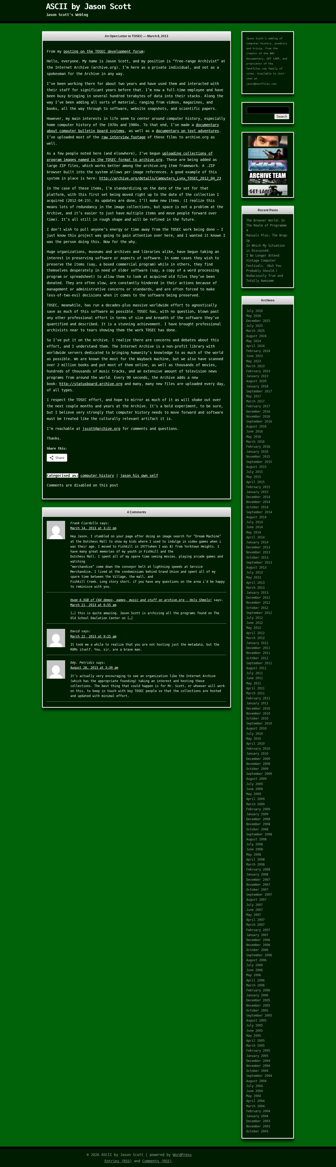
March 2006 (255, 985)
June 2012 (254, 623)
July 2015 (254, 472)
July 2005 (254, 1025)
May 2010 (253, 739)
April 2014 (255, 537)
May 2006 (253, 975)
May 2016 (253, 437)
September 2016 (259, 421)
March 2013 (255, 588)
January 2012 (257, 643)
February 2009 (258, 809)
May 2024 (253, 341)
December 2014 (258, 497)
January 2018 (257, 386)
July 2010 (254, 734)
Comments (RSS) (157, 1161)
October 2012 (257, 608)
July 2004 (254, 1086)
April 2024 (255, 346)
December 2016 (258, 411)
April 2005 (255, 1040)
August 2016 (256, 426)
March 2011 (255, 693)
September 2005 (259, 1015)
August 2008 (256, 839)
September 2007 (259, 894)
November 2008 (258, 824)
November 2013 (258, 552)
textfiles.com (256, 68)
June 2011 (254, 678)
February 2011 (258, 698)
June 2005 (254, 1031)
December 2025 (258, 321)
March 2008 (255, 864)
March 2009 (255, 804)
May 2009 (253, 794)
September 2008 (259, 834)
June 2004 (254, 1091)
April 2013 (255, 583)
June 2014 (254, 527)
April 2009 (255, 799)
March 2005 (255, 1045)
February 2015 (258, 487)
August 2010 (256, 728)
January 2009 (257, 814)
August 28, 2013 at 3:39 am (94, 667)
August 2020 (256, 381)
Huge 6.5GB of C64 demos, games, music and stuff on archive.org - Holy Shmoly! (141, 600)
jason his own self (139, 475)
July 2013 (254, 572)
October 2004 (257, 1071)
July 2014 (254, 522)
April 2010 (255, 743)
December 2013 (258, 547)
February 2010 (258, 748)
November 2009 (258, 764)
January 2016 (257, 451)
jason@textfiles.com (261, 83)
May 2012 (253, 628)
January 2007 (257, 935)
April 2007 (255, 920)
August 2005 (256, 1020)
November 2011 (258, 653)
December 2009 (258, 759)
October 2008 (257, 829)
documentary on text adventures (187, 131)
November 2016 (258, 416)
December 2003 (258, 1121)
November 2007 (258, 885)
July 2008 (254, 844)
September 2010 (259, 723)
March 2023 (255, 366)
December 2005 (258, 1000)
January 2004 (257, 1116)
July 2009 (254, 784)
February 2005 (258, 1050)
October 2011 (257, 658)
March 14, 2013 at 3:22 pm (93, 528)
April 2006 (255, 980)
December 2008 (258, 819)
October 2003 (257, 1131)
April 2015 (255, 482)
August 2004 (256, 1081)
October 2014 (257, 507)
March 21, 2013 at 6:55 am (93, 605)
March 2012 (255, 638)
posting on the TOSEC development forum (103, 51)
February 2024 (258, 351)
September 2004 (259, 1076)
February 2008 (258, 869)
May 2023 (253, 361)
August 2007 (256, 899)
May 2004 (253, 1096)
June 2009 (254, 789)
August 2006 (256, 960)
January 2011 (257, 703)
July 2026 (254, 311)
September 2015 (259, 462)
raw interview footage (123, 137)
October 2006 (257, 950)
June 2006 (254, 970)
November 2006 (258, 945)
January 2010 (257, 753)
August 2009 (256, 779)
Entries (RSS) (118, 1161)
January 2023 (257, 376)
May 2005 (253, 1036)
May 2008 (253, 854)
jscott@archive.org (101, 428)
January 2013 (257, 593)
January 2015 (257, 492)
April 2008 (255, 859)
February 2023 (258, 371)
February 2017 (258, 406)
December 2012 (258, 597)
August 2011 (256, 668)
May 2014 (253, 532)
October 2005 (257, 1010)
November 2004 (258, 1066)
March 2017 (255, 401)
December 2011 (258, 648)
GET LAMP (273, 58)
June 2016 (254, 431)
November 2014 (258, 502)
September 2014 (259, 512)
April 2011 (255, 688)
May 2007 (253, 915)
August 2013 (256, 567)
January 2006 (257, 995)
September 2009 (259, 774)
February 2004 (258, 1111)
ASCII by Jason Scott (88, 6)
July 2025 (254, 326)
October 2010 (257, 718)
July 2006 (254, 965)
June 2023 (254, 356)
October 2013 (257, 557)
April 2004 (255, 1101)
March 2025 (255, 331)
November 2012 (258, 602)
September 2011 (259, 663)
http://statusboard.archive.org (90, 384)
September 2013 (259, 562)
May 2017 (253, 396)
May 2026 (253, 316)
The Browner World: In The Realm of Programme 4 (266, 225)
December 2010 (258, 708)
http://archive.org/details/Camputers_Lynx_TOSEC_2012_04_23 (160, 178)
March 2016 (255, 442)
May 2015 (253, 477)
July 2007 (254, 905)
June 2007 (254, 910)
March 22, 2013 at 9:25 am (93, 636)
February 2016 (258, 447)
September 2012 (259, 613)
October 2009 (257, 769)
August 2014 (256, 517)
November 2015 (258, 456)
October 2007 (257, 890)
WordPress (182, 1155)
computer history (97, 475)
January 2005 (257, 1056)
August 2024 (256, 336)
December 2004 (258, 1061)
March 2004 (255, 1106)
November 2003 (258, 1126)
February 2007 (258, 930)
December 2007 (258, 880)
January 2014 (257, 542)
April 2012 (255, 633)
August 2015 (256, 467)
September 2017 (259, 391)
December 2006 (258, 940)
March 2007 (255, 925)
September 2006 (259, 955)
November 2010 (258, 713)
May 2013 (253, 577)
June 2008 (254, 849)
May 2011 (253, 683)
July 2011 (254, 673)
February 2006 (258, 990)
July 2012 (254, 618)
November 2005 (258, 1005)
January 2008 (257, 874)
